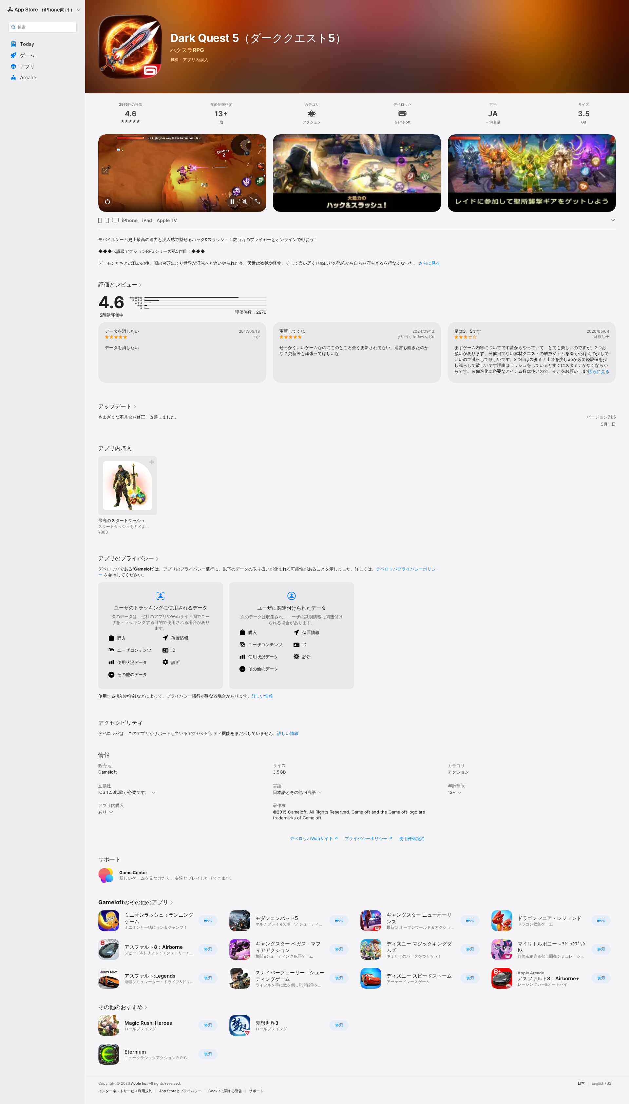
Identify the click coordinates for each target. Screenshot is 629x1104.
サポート (256, 1091)
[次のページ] (622, 173)
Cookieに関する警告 (225, 1091)
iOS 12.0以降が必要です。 (123, 792)
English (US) (602, 1083)
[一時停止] (232, 202)
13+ (451, 792)
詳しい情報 (262, 696)
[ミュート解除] (244, 202)
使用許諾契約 (412, 838)
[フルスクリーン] (257, 202)
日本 (581, 1083)
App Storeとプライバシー (180, 1091)
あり (102, 811)
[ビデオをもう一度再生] (107, 202)
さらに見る (429, 263)
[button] (42, 44)
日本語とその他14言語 (294, 792)
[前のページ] (91, 173)
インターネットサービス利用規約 (125, 1091)
